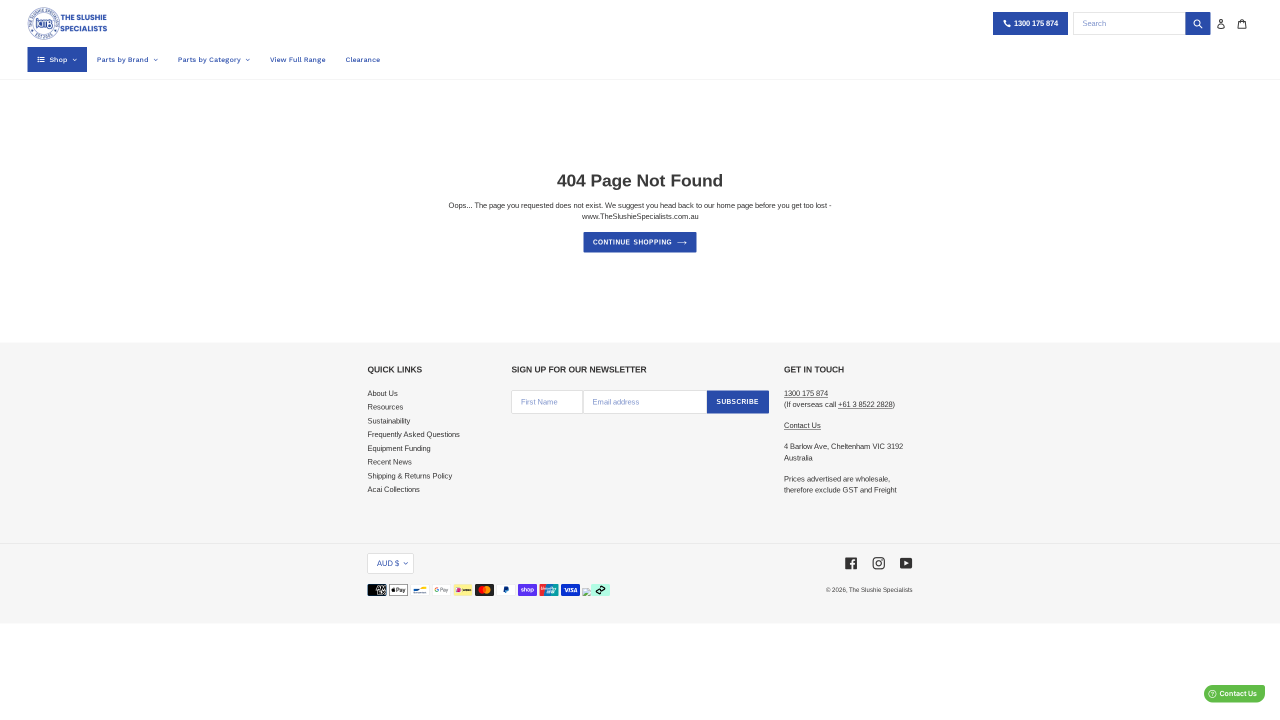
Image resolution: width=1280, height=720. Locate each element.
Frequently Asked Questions (414, 434)
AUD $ (388, 563)
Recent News (390, 462)
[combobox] (1129, 23)
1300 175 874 (1036, 23)
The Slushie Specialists (880, 590)
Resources (386, 406)
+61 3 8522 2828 (865, 404)
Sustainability (389, 420)
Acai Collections (394, 489)
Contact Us (802, 425)
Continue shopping (632, 242)
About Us (383, 393)
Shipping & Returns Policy (410, 476)
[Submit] (1198, 23)
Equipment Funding (399, 448)
